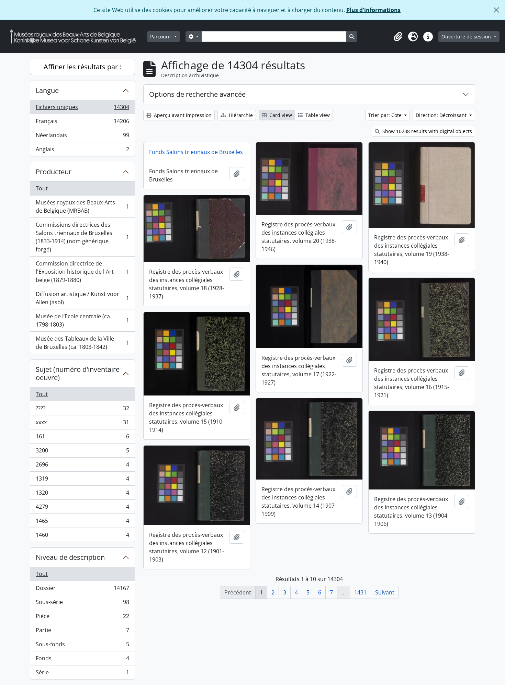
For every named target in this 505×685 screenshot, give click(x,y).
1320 (82, 494)
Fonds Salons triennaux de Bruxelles (196, 152)
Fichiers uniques (82, 108)
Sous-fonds (82, 645)
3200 (82, 452)
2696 (82, 466)
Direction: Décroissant (442, 115)
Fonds (82, 659)
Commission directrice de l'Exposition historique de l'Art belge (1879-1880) (82, 272)
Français (82, 122)
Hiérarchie (240, 115)
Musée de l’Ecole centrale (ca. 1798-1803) (82, 320)
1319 (82, 480)
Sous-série (82, 603)
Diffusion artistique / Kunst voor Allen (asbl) (82, 298)
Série (82, 674)
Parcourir (161, 36)
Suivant (384, 592)
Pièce (82, 617)
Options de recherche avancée (197, 94)
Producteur (53, 171)
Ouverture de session (466, 36)
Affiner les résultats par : (82, 66)
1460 (82, 536)
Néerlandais (82, 136)
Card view (280, 115)
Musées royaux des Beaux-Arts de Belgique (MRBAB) (82, 206)
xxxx (82, 423)
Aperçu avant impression (182, 115)
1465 (82, 522)
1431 (360, 592)
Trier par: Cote (385, 115)
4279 (82, 508)
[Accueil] (75, 36)
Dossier (82, 589)
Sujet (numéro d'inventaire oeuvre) (78, 373)
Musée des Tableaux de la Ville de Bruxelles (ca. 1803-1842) (82, 343)
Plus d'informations (373, 10)
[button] (397, 36)
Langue (47, 90)
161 (82, 438)
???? (82, 409)
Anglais (82, 150)
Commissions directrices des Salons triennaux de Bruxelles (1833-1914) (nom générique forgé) (82, 237)
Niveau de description (70, 557)
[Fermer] (496, 10)
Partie (82, 631)
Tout (42, 188)
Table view (317, 115)
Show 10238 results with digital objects (426, 131)
